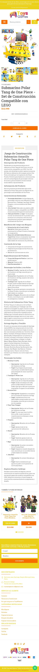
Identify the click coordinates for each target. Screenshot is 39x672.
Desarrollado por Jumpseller (19, 670)
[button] (16, 532)
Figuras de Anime (7, 615)
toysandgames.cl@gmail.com (13, 586)
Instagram (4, 628)
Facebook (4, 634)
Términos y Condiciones (9, 599)
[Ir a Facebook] (15, 644)
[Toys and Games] (19, 14)
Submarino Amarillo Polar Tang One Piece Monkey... (10, 516)
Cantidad (4, 119)
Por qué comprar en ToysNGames (12, 601)
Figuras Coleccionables (8, 621)
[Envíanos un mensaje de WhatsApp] (35, 668)
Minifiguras (5, 609)
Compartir (19, 134)
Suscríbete (19, 561)
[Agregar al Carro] (28, 523)
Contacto (4, 596)
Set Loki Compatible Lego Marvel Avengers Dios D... (28, 516)
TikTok (3, 631)
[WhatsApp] (21, 644)
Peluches (4, 612)
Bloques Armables (7, 618)
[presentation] (3, 46)
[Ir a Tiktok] (24, 644)
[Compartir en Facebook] (3, 136)
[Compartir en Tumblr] (27, 136)
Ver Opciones (10, 523)
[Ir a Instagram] (18, 644)
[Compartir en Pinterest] (19, 136)
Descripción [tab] (19, 148)
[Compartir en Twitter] (12, 136)
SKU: (13, 114)
